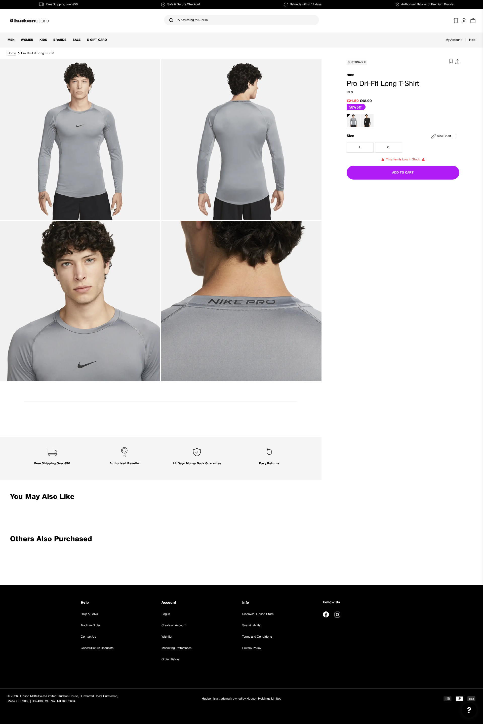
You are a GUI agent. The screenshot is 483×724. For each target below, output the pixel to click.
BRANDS (59, 40)
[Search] (171, 20)
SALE (76, 40)
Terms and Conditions (257, 636)
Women (27, 40)
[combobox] (241, 20)
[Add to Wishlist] (450, 62)
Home (12, 53)
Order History (171, 659)
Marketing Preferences (176, 648)
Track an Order (90, 625)
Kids (43, 40)
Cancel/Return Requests (97, 648)
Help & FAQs (89, 614)
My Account (454, 40)
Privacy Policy (251, 648)
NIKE (350, 75)
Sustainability (251, 625)
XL (394, 148)
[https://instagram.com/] (337, 614)
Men (11, 40)
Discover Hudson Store (257, 614)
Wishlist (167, 636)
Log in (166, 614)
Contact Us (88, 636)
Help (472, 40)
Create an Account (174, 625)
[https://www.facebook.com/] (326, 614)
